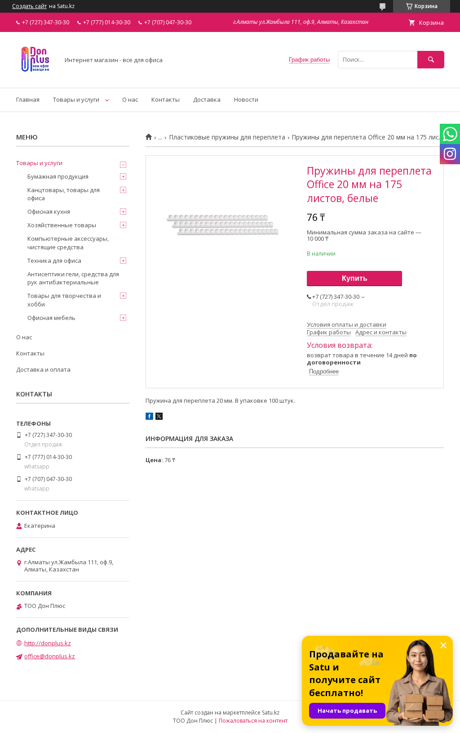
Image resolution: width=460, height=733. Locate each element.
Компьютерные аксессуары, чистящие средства (68, 242)
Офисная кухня (48, 211)
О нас (130, 99)
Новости (246, 99)
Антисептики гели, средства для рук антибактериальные (73, 278)
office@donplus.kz (49, 656)
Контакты (165, 99)
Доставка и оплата (43, 369)
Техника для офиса (54, 260)
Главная (28, 99)
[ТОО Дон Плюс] (35, 76)
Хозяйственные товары (61, 225)
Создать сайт (29, 6)
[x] (159, 418)
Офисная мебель (51, 318)
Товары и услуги (76, 99)
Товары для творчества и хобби (64, 300)
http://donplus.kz (47, 643)
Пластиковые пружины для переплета (227, 137)
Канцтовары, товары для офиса (63, 194)
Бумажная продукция (57, 176)
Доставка (207, 99)
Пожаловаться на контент (253, 720)
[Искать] (430, 59)
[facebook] (149, 418)
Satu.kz (270, 712)
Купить (354, 278)
